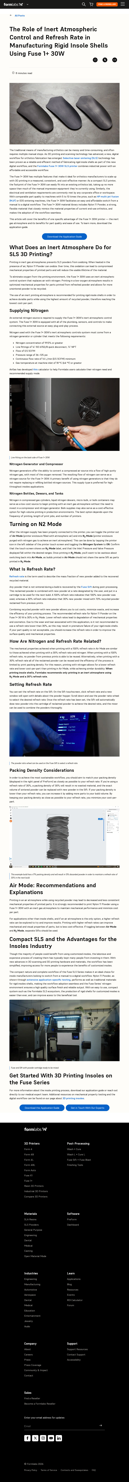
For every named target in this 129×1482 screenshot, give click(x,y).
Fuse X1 (28, 1175)
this (35, 369)
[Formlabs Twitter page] (35, 1438)
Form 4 (28, 1149)
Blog (69, 1284)
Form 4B (29, 1154)
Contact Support (76, 1354)
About (27, 1349)
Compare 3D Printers (36, 1196)
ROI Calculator (75, 1300)
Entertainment (32, 1315)
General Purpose (33, 1229)
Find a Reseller (107, 4)
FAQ (94, 1470)
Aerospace (30, 1294)
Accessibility (74, 1359)
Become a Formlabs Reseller (39, 1403)
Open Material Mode (35, 1256)
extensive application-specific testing (48, 979)
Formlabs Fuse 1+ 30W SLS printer (57, 166)
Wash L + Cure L (76, 1154)
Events (71, 1294)
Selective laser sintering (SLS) (80, 158)
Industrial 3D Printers (36, 1191)
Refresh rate (16, 576)
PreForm (72, 1219)
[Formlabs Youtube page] (51, 1438)
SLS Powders (31, 1224)
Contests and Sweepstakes (74, 1470)
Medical (28, 1245)
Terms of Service (49, 1470)
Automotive (30, 1289)
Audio (27, 1326)
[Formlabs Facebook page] (27, 1438)
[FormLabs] (13, 4)
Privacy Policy (30, 1470)
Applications (74, 1278)
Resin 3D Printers (34, 1185)
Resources (72, 1289)
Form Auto (30, 1170)
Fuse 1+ (28, 1180)
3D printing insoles (73, 1098)
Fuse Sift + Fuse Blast (79, 1159)
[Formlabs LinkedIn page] (59, 1438)
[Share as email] (114, 60)
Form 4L (29, 1159)
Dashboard (73, 1224)
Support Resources (77, 1349)
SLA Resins (30, 1219)
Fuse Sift (86, 586)
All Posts (20, 15)
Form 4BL (29, 1164)
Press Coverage (32, 1365)
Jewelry (28, 1321)
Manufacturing (32, 1284)
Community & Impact (36, 1370)
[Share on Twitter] (105, 60)
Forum (70, 1305)
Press (27, 1359)
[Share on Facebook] (95, 60)
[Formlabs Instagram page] (43, 1438)
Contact (28, 1375)
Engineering (30, 1235)
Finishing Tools (75, 1164)
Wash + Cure (74, 1149)
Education (29, 1310)
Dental (28, 1240)
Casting (28, 1250)
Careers (28, 1354)
